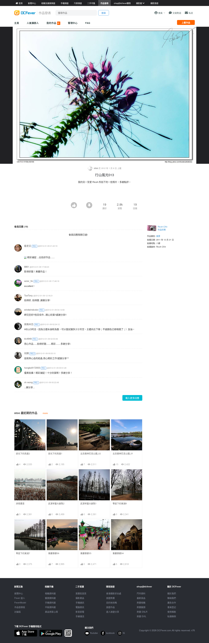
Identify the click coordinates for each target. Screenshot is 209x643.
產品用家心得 (51, 611)
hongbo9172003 (32, 367)
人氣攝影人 (33, 23)
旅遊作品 (110, 607)
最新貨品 (141, 597)
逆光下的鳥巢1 (55, 453)
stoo (96, 168)
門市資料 (141, 593)
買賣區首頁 (81, 593)
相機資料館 (50, 593)
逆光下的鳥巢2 (23, 453)
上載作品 (186, 22)
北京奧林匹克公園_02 (90, 453)
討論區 (17, 611)
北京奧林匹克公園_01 (123, 453)
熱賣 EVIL (141, 616)
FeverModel (20, 602)
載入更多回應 (132, 397)
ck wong (28, 382)
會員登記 (171, 607)
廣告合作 (171, 602)
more (45, 413)
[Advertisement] (104, 194)
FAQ (87, 23)
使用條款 (171, 611)
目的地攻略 (111, 602)
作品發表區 (19, 607)
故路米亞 (28, 324)
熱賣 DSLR (142, 611)
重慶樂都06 (53, 553)
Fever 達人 (19, 597)
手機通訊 (80, 602)
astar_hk (28, 280)
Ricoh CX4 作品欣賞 (162, 228)
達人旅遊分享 (112, 611)
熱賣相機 (141, 602)
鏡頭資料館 (50, 597)
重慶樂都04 (118, 553)
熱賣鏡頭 (141, 607)
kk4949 (28, 338)
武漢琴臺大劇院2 (56, 503)
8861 (26, 266)
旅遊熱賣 (110, 597)
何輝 (26, 353)
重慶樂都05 (85, 553)
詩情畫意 (20, 503)
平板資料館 (50, 607)
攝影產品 (80, 597)
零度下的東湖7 (23, 553)
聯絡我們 (171, 597)
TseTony (28, 295)
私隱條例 (171, 616)
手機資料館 (50, 602)
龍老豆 (27, 245)
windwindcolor (31, 309)
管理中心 (73, 23)
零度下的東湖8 (120, 503)
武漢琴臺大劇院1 (88, 503)
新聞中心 (18, 593)
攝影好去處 (113, 593)
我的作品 (53, 23)
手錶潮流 (80, 616)
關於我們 (171, 593)
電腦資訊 (80, 607)
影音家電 (80, 611)
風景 (158, 235)
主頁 (16, 23)
